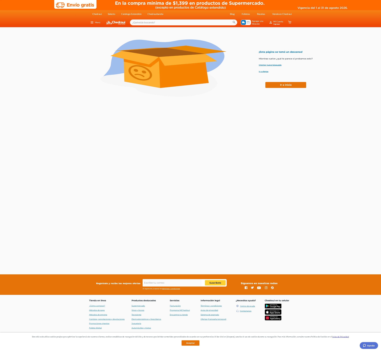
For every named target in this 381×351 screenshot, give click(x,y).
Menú (97, 22)
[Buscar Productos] (234, 22)
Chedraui (97, 13)
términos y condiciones (171, 289)
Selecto (111, 13)
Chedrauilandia (155, 13)
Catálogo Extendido (131, 13)
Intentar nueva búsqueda (270, 65)
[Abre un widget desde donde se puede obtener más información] (369, 346)
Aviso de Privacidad (340, 337)
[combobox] (183, 22)
